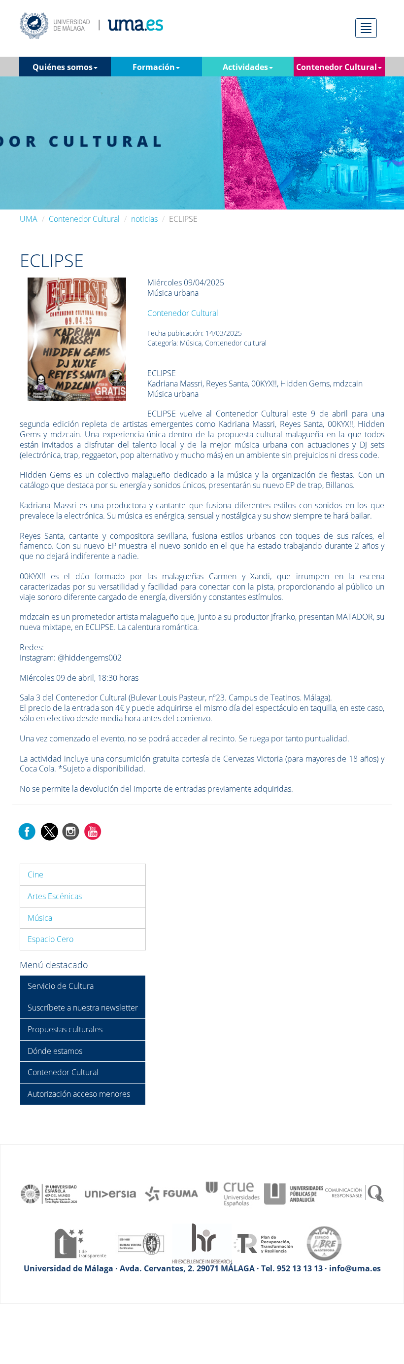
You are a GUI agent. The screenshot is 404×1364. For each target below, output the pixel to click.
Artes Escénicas (55, 896)
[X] (49, 830)
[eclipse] (77, 338)
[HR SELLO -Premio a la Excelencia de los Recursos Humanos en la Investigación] (202, 1242)
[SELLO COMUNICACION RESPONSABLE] (354, 1193)
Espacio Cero (50, 939)
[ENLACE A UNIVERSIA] (110, 1193)
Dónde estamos (55, 1051)
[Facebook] (27, 830)
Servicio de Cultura (61, 985)
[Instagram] (71, 830)
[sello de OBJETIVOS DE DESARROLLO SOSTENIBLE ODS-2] (49, 1193)
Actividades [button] (245, 67)
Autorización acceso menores (79, 1093)
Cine (35, 874)
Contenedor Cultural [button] (336, 67)
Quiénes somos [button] (63, 67)
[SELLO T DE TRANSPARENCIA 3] (79, 1242)
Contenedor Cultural (84, 218)
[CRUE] (232, 1193)
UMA (28, 218)
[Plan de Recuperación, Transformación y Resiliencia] (263, 1242)
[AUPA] (293, 1193)
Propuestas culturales (65, 1029)
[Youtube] (92, 830)
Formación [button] (154, 67)
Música (40, 917)
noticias (144, 218)
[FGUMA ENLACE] (171, 1193)
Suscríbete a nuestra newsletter (83, 1007)
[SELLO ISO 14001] (140, 1242)
